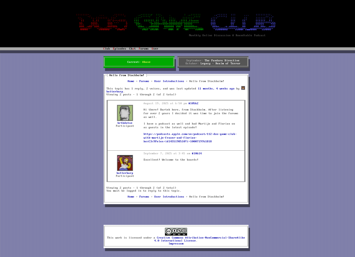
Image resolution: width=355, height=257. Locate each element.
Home (131, 81)
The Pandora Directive (222, 60)
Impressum (176, 243)
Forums (144, 81)
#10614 (197, 153)
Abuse (146, 62)
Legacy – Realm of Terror (221, 63)
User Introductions (169, 81)
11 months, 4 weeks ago (216, 88)
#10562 (194, 103)
